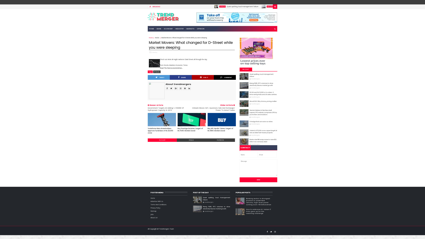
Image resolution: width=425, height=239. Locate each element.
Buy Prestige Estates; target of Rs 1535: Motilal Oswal (190, 129)
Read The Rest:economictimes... (171, 68)
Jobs (152, 214)
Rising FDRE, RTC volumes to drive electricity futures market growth (261, 84)
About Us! (154, 218)
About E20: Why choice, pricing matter (263, 101)
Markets (190, 29)
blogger (162, 140)
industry (261, 6)
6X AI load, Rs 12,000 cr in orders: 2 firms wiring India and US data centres (263, 93)
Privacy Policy (155, 208)
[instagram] (275, 231)
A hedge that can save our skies (261, 121)
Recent (246, 69)
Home (151, 29)
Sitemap (153, 211)
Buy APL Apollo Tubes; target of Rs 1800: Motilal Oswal (220, 129)
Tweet (161, 77)
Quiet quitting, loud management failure (233, 6)
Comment (228, 77)
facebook (220, 140)
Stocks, (155, 52)
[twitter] (271, 231)
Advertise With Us (157, 201)
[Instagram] (271, 2)
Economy (168, 29)
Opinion (213, 6)
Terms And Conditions (158, 204)
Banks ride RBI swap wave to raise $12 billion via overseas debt (263, 140)
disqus (191, 140)
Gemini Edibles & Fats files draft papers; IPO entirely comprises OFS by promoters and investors (263, 112)
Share (183, 77)
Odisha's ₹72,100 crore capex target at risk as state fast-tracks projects (263, 131)
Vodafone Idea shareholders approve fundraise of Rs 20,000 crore (160, 130)
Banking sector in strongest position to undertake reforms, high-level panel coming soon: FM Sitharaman (258, 202)
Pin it (205, 77)
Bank (159, 29)
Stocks (157, 38)
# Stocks (157, 72)
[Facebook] (275, 2)
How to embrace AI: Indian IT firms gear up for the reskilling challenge (258, 211)
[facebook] (267, 231)
